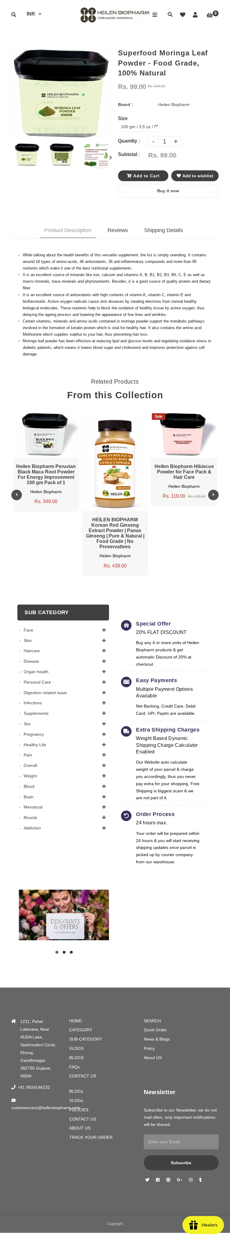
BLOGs (76, 1091)
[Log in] (195, 15)
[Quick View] (40, 416)
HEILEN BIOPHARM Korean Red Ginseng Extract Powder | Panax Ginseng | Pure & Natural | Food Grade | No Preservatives (115, 533)
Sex (27, 723)
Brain (29, 796)
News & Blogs (157, 1039)
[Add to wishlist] (63, 416)
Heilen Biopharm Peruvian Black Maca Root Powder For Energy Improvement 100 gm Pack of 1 (46, 474)
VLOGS (76, 1048)
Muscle (30, 817)
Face (28, 630)
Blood (29, 786)
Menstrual (33, 807)
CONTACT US (82, 1076)
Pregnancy (34, 734)
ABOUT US (79, 1128)
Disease (31, 661)
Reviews (118, 230)
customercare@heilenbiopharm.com (45, 1107)
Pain (28, 755)
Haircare (32, 650)
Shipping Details (163, 230)
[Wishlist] (182, 15)
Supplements (36, 713)
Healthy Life (35, 744)
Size (123, 118)
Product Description (67, 230)
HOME (75, 1020)
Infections (33, 702)
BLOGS (76, 1057)
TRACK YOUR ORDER (91, 1137)
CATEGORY (80, 1029)
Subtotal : (129, 154)
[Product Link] (51, 416)
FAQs (74, 1067)
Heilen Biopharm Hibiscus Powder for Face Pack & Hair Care (184, 472)
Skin (28, 640)
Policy (149, 1048)
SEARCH (152, 1020)
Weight (30, 775)
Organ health (36, 671)
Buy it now (168, 190)
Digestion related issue (45, 692)
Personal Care (37, 682)
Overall (30, 765)
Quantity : (129, 140)
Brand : (125, 104)
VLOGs (76, 1100)
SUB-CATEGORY (85, 1039)
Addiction (32, 828)
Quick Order (155, 1029)
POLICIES (78, 1109)
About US (153, 1057)
